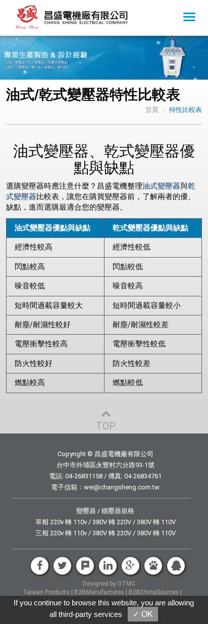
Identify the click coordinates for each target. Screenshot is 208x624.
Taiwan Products (46, 592)
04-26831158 (83, 476)
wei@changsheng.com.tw (122, 487)
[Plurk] (85, 566)
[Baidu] (153, 566)
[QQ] (176, 566)
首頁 (152, 109)
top (106, 426)
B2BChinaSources (154, 592)
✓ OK (143, 614)
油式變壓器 (161, 186)
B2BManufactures (99, 592)
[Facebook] (39, 566)
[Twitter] (62, 566)
